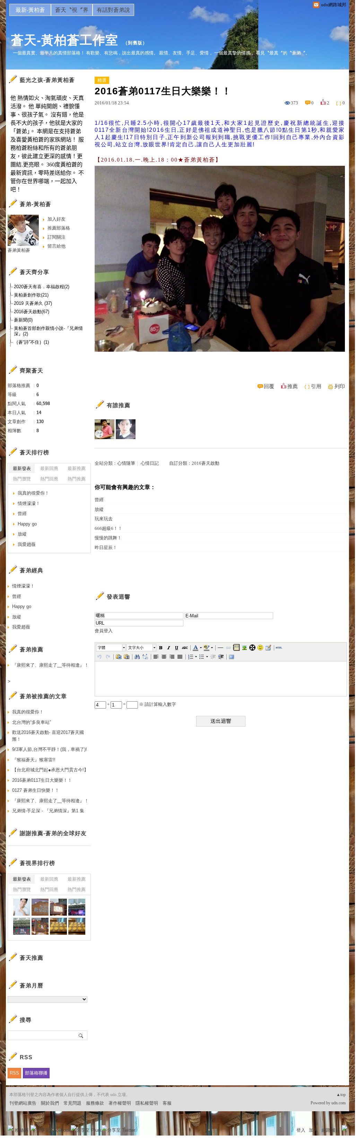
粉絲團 (21, 1130)
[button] (111, 647)
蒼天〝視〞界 (71, 10)
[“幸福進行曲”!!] (40, 907)
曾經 (99, 499)
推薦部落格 (58, 228)
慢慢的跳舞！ (108, 537)
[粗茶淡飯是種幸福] (58, 926)
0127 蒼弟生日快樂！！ (35, 790)
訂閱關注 (56, 237)
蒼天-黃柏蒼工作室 (64, 40)
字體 (101, 647)
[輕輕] (126, 429)
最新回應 (49, 468)
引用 (316, 386)
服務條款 (95, 1103)
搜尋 (81, 1035)
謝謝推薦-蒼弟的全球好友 (53, 833)
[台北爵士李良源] (104, 429)
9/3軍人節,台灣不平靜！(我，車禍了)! (49, 749)
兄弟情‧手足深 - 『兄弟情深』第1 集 (48, 810)
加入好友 (56, 219)
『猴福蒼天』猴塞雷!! (33, 759)
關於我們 (50, 1103)
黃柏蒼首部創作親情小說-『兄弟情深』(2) (48, 331)
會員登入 (104, 630)
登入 (300, 1130)
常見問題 (72, 1103)
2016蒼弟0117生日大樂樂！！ (42, 780)
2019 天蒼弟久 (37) (33, 303)
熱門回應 (49, 478)
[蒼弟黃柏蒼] (21, 907)
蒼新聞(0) (23, 320)
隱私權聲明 (147, 1103)
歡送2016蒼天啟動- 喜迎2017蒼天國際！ (48, 736)
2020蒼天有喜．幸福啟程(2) (41, 286)
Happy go (27, 523)
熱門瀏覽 (22, 478)
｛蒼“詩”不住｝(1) (31, 342)
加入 (313, 1130)
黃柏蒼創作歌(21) (31, 295)
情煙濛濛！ (29, 503)
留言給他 (56, 246)
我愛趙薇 (27, 544)
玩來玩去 (104, 518)
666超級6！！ (108, 528)
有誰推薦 (118, 405)
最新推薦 (77, 468)
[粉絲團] (10, 1128)
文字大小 (136, 647)
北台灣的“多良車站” (31, 722)
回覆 (269, 386)
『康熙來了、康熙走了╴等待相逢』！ (50, 665)
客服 (167, 1103)
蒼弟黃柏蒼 (19, 250)
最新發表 (22, 468)
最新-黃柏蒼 (30, 10)
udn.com (338, 1103)
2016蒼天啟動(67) (31, 311)
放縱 (99, 509)
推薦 (292, 386)
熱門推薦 (77, 478)
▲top (341, 1094)
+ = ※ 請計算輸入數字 (141, 704)
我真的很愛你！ (33, 493)
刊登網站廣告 (22, 1103)
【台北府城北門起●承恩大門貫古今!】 (50, 769)
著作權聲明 (119, 1103)
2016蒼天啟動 (205, 463)
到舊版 (135, 42)
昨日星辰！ (106, 547)
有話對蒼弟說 (113, 10)
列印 (340, 386)
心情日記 (150, 463)
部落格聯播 (36, 1073)
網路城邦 (331, 1130)
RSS (14, 1073)
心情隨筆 (126, 463)
